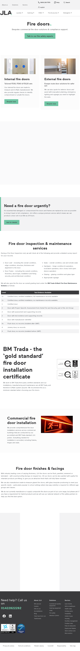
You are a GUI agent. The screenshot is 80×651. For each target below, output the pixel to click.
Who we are (37, 604)
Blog (35, 613)
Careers (36, 606)
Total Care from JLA (40, 616)
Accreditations (38, 611)
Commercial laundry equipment (55, 604)
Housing (67, 618)
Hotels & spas (69, 616)
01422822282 (11, 608)
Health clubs (68, 608)
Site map (73, 646)
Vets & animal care (70, 631)
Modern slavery (39, 646)
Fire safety (52, 613)
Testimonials (37, 618)
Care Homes (68, 604)
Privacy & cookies (8, 646)
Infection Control (54, 615)
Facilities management (71, 621)
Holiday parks (69, 611)
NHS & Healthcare (70, 606)
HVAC (51, 610)
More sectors (68, 633)
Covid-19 (50, 646)
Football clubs (69, 623)
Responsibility (61, 646)
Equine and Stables (70, 628)
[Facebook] (4, 616)
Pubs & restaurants (70, 626)
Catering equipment (55, 608)
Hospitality (68, 613)
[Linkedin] (10, 616)
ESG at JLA (37, 608)
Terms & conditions (24, 646)
